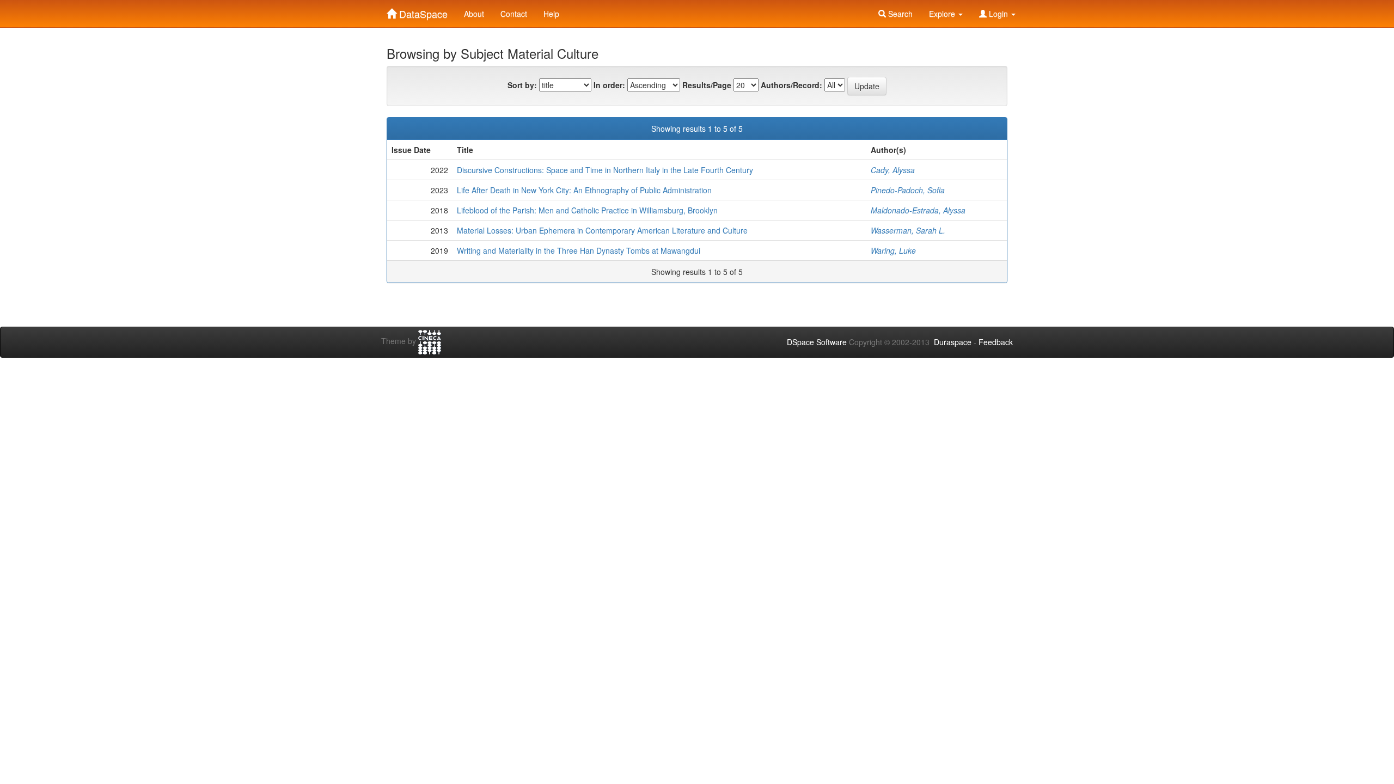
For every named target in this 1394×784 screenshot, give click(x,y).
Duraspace (952, 341)
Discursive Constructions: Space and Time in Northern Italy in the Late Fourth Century (605, 169)
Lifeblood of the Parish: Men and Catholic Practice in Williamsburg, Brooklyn (587, 210)
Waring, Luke (893, 250)
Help (551, 13)
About (474, 13)
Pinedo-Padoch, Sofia (908, 190)
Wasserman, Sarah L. (908, 230)
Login (998, 13)
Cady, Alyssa (893, 169)
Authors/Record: (791, 84)
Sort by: (522, 84)
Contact (513, 13)
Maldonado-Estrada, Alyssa (918, 210)
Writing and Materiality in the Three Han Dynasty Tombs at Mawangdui (578, 250)
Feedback (996, 341)
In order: (609, 84)
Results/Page (706, 84)
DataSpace (422, 11)
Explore (943, 13)
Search (899, 13)
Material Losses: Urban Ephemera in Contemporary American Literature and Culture (602, 230)
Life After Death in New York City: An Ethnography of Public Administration (584, 190)
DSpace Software (817, 341)
